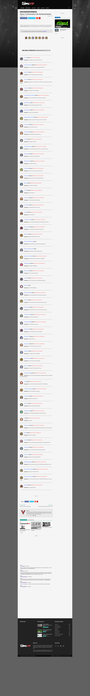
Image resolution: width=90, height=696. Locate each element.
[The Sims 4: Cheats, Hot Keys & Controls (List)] (39, 635)
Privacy (65, 655)
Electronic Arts (57, 632)
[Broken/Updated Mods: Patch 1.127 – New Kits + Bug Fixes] (57, 30)
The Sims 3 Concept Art (34, 528)
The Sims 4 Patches (58, 26)
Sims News (22, 7)
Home (21, 10)
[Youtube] (35, 515)
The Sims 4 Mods (57, 635)
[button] (69, 8)
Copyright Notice (53, 655)
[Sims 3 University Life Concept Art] (47, 524)
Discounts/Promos (22, 528)
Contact (47, 7)
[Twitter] (34, 515)
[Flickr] (29, 515)
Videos (38, 7)
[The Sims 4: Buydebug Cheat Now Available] (39, 631)
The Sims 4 (44, 631)
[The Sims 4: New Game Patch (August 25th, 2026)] (62, 23)
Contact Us (68, 655)
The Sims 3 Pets (57, 631)
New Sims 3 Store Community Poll (25, 506)
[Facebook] (27, 515)
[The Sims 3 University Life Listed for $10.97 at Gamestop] (25, 525)
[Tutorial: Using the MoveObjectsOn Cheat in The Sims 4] (39, 625)
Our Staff (42, 7)
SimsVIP (27, 510)
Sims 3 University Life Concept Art (47, 527)
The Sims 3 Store (57, 625)
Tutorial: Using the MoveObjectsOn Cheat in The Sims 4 (47, 625)
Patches (33, 7)
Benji (62, 26)
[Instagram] (30, 515)
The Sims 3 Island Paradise (59, 634)
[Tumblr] (32, 515)
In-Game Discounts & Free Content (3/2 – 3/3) (45, 506)
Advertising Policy (58, 655)
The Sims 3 (56, 628)
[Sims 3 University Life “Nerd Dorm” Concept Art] (36, 525)
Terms (62, 655)
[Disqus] (36, 552)
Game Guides (28, 7)
